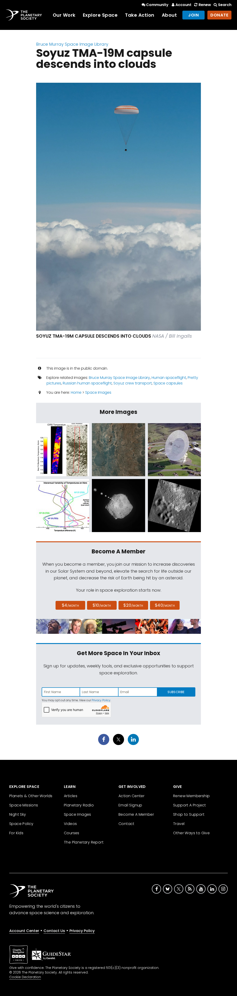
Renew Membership (191, 796)
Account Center (24, 930)
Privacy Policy (101, 700)
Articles (70, 796)
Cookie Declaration (25, 977)
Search (224, 4)
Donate (219, 15)
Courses (71, 833)
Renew (205, 4)
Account (183, 4)
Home (76, 392)
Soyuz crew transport (132, 383)
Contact (126, 823)
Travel (178, 823)
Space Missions (23, 805)
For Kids (16, 833)
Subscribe (176, 692)
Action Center (131, 796)
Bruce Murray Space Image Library (72, 44)
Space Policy (21, 823)
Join (193, 15)
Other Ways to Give (191, 833)
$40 (165, 605)
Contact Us (54, 930)
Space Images (98, 392)
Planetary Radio (79, 805)
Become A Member (136, 814)
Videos (70, 823)
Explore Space (100, 15)
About (169, 15)
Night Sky (17, 814)
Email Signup (130, 805)
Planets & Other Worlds (31, 796)
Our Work (64, 15)
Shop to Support (188, 814)
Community (157, 4)
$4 (70, 605)
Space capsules (168, 383)
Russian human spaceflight (87, 383)
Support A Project (189, 805)
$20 (133, 605)
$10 (102, 605)
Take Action (139, 15)
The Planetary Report (83, 842)
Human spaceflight (169, 377)
